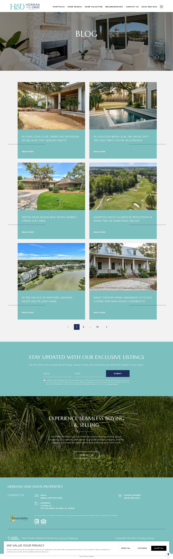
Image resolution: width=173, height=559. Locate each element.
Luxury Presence (68, 538)
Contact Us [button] (87, 455)
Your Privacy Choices (86, 556)
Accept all (158, 548)
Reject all (125, 548)
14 (97, 327)
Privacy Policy (112, 384)
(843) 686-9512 (132, 498)
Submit (118, 373)
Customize (142, 548)
